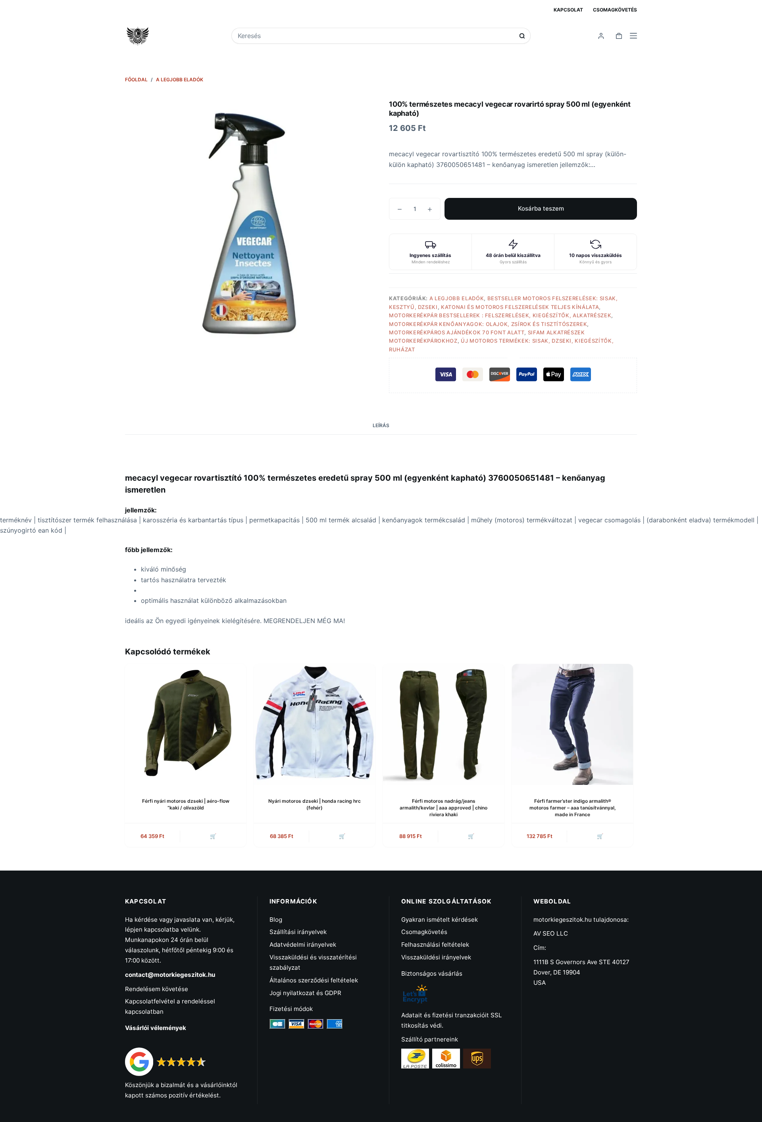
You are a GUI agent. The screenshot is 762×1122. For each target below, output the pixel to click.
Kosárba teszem (541, 208)
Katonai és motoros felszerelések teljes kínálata (520, 307)
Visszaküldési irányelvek (436, 957)
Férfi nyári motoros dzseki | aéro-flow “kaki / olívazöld (185, 804)
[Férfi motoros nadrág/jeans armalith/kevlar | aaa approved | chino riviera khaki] (443, 724)
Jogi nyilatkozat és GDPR (305, 993)
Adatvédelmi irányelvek (302, 944)
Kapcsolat (568, 10)
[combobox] (376, 36)
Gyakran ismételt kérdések (439, 919)
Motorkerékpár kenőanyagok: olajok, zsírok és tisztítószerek (488, 324)
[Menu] (633, 35)
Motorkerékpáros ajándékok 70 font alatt (456, 332)
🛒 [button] (600, 836)
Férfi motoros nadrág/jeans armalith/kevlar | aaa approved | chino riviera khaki (443, 807)
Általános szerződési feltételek (313, 980)
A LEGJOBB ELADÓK (456, 298)
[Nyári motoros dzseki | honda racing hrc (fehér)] (314, 724)
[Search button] (522, 35)
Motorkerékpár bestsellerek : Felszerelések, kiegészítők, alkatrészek (500, 315)
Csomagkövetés (615, 10)
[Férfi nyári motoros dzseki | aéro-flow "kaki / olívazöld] (185, 724)
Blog (275, 919)
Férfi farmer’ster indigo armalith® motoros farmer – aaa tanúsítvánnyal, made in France (572, 807)
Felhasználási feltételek (435, 944)
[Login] (601, 36)
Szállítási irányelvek (298, 932)
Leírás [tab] (381, 425)
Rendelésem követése (156, 989)
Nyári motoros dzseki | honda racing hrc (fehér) (314, 804)
